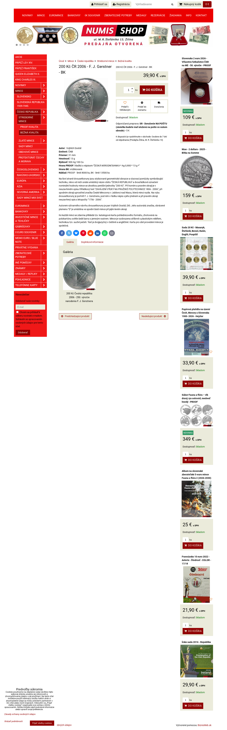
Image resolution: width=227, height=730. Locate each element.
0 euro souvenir (25, 232)
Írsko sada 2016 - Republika (196, 642)
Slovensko (24, 96)
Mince (41, 15)
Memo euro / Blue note (26, 240)
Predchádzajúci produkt (77, 316)
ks (190, 132)
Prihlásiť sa (100, 4)
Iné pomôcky (23, 262)
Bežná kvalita (29, 132)
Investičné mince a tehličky (26, 219)
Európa (21, 180)
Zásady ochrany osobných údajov (20, 714)
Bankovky (74, 15)
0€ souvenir (92, 15)
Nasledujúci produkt (152, 316)
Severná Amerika (28, 192)
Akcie (18, 57)
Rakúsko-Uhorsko (28, 175)
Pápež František (25, 68)
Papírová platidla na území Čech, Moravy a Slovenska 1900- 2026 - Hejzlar (196, 313)
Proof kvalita (29, 126)
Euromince (56, 15)
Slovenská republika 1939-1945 (31, 104)
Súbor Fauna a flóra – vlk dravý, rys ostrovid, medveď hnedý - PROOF (196, 398)
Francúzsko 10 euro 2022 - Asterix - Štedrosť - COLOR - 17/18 (196, 560)
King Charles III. (25, 79)
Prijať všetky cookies (42, 723)
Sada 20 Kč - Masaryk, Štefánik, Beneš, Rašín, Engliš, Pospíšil (194, 231)
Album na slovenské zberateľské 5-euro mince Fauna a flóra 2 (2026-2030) (196, 474)
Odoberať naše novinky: (28, 301)
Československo (28, 169)
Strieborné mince (26, 119)
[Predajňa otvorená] (113, 46)
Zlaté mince (26, 140)
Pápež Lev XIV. (24, 62)
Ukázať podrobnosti (13, 721)
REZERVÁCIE (158, 15)
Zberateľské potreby (118, 15)
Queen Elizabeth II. (27, 74)
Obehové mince (28, 151)
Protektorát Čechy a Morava (31, 159)
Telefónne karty (26, 285)
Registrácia (123, 4)
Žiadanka (176, 15)
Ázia (19, 186)
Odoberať (23, 332)
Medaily (141, 15)
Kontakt (201, 15)
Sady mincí (26, 146)
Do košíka (153, 90)
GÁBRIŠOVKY (22, 226)
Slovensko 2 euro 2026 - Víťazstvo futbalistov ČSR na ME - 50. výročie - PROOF (196, 62)
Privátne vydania (26, 247)
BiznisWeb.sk (204, 725)
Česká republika (27, 111)
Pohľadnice (23, 279)
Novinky (27, 15)
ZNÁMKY (20, 268)
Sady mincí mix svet (30, 197)
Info (188, 15)
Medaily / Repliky (26, 273)
